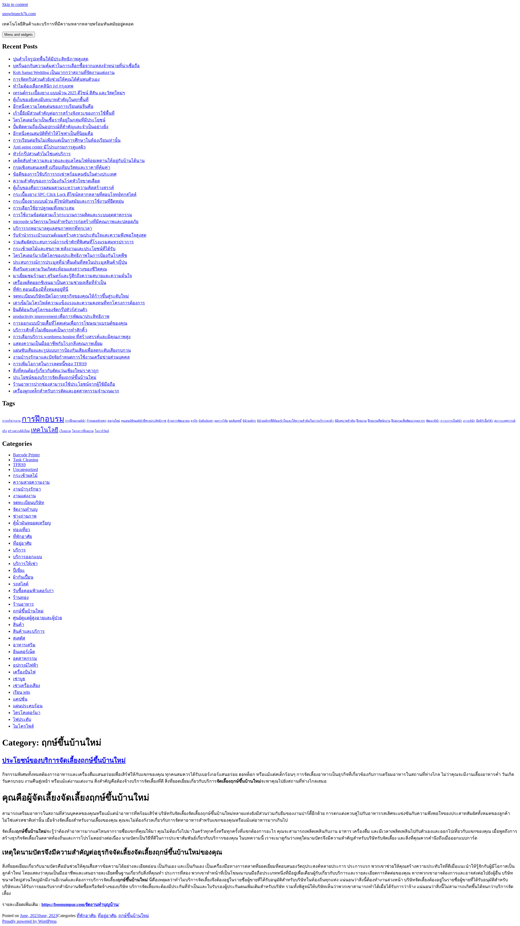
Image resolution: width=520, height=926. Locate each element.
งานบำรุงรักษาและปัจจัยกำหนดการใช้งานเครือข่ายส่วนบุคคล (71, 357)
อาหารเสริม (24, 645)
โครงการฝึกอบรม (83, 431)
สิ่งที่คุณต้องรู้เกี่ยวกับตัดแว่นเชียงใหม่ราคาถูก (56, 370)
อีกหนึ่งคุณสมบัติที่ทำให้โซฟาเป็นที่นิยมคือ (53, 133)
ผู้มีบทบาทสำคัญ (345, 420)
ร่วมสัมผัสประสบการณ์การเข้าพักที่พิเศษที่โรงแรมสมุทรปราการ (73, 242)
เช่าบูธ (19, 678)
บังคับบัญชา (206, 420)
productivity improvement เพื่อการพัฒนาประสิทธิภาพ (61, 316)
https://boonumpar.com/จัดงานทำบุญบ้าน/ (80, 904)
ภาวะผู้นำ (469, 420)
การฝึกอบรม (43, 419)
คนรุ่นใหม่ (114, 420)
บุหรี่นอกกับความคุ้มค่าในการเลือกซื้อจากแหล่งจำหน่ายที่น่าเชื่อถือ (76, 65)
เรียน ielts (21, 692)
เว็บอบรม (65, 431)
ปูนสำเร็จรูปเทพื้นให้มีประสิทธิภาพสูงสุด (50, 59)
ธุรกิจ (194, 420)
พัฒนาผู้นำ (432, 420)
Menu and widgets (18, 35)
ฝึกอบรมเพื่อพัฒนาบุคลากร (408, 420)
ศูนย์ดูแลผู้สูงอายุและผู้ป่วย (37, 617)
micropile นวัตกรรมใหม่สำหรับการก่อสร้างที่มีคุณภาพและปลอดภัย (75, 221)
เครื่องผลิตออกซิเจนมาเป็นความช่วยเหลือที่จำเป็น (59, 282)
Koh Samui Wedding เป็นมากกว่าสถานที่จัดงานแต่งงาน (64, 72)
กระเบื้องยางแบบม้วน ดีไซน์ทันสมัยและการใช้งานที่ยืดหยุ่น (68, 201)
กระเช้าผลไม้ (25, 475)
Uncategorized (25, 469)
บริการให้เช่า (25, 563)
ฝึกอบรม (361, 420)
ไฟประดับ (22, 719)
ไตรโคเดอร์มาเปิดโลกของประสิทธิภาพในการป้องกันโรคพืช (70, 255)
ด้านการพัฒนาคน (178, 420)
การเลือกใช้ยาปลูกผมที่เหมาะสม (43, 208)
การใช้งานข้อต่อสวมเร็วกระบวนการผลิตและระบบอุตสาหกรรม (72, 214)
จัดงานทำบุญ (25, 509)
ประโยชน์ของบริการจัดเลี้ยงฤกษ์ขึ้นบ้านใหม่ (54, 377)
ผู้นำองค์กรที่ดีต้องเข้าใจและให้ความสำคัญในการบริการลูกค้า (295, 420)
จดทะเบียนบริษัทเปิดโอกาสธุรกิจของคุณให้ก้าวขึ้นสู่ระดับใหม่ (71, 296)
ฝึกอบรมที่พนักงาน (379, 420)
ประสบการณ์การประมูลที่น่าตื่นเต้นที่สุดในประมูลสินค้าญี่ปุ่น (70, 262)
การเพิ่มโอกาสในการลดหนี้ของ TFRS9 (50, 364)
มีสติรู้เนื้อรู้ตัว (484, 420)
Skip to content (15, 4)
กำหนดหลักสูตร (96, 420)
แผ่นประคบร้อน (28, 706)
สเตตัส (19, 638)
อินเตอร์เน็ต (24, 651)
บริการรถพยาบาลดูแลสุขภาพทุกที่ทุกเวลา (52, 228)
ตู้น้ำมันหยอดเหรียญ (32, 523)
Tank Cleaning (25, 459)
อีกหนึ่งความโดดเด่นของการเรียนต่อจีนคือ (53, 106)
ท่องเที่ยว (21, 529)
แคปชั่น (20, 699)
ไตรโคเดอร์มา (26, 712)
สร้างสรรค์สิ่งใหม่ (19, 431)
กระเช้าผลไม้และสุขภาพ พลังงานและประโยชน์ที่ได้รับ (64, 248)
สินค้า (18, 624)
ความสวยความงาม (31, 482)
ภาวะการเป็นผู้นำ (451, 420)
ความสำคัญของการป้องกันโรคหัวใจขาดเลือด (56, 181)
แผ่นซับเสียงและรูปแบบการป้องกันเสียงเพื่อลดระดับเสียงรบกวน (72, 350)
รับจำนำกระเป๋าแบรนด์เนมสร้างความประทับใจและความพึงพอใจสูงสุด (79, 235)
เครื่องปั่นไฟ (24, 672)
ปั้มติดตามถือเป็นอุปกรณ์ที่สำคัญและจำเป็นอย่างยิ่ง (60, 126)
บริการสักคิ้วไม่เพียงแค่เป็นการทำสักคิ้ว (50, 330)
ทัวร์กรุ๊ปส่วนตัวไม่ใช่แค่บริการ (42, 153)
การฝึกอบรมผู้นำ (75, 420)
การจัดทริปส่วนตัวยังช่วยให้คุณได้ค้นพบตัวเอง (56, 79)
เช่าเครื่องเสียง (26, 685)
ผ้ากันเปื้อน (23, 577)
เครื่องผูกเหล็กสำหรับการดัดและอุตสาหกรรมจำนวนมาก (66, 391)
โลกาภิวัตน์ (102, 431)
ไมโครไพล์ (23, 726)
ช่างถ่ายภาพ (25, 516)
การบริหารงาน (11, 420)
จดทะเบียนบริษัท (28, 502)
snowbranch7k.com (19, 13)
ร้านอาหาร (23, 604)
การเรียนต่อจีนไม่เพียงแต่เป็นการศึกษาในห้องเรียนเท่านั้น (67, 140)
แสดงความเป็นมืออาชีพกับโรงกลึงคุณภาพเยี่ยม (58, 343)
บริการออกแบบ (27, 556)
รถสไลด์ (20, 584)
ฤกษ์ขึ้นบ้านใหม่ (28, 611)
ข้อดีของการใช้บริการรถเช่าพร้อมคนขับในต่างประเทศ (64, 174)
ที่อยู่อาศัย (22, 543)
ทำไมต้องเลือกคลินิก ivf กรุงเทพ (43, 86)
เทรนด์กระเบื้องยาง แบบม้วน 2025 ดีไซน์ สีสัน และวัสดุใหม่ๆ (69, 93)
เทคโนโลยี (44, 430)
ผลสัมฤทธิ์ (235, 420)
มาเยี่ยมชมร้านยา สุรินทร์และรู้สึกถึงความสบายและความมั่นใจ (72, 275)
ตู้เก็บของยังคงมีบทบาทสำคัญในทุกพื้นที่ (51, 99)
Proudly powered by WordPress (29, 921)
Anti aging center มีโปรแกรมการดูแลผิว (49, 147)
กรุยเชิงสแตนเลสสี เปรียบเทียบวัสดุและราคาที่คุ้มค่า (61, 167)
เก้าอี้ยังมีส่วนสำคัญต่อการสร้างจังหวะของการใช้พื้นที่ (64, 113)
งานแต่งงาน (24, 495)
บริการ (19, 550)
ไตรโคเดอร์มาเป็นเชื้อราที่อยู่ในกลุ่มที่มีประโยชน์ (59, 120)
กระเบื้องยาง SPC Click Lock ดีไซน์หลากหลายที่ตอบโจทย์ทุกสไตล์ (74, 194)
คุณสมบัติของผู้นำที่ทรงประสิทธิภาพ (143, 420)
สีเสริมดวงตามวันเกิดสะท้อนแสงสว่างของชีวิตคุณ (60, 269)
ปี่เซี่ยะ (19, 570)
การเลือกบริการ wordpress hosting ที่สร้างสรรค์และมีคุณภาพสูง (72, 336)
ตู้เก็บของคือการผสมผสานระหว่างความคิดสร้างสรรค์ (63, 187)
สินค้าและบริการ (29, 631)
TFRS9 (19, 464)
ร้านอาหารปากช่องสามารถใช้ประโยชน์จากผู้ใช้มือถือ (64, 384)
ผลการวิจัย (221, 420)
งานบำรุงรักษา (27, 489)
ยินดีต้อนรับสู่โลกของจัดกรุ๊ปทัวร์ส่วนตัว (50, 309)
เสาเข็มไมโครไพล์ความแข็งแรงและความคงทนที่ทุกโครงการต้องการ (79, 303)
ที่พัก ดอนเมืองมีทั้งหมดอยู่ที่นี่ (40, 289)
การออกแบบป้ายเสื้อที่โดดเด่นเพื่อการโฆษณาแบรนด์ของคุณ (70, 323)
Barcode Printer (26, 455)
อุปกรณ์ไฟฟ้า (25, 665)
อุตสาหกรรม (25, 658)
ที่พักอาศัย (22, 536)
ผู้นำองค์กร (249, 420)
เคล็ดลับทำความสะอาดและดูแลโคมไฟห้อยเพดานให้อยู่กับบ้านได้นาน (79, 160)
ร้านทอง (21, 597)
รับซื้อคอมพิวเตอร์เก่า (33, 590)
